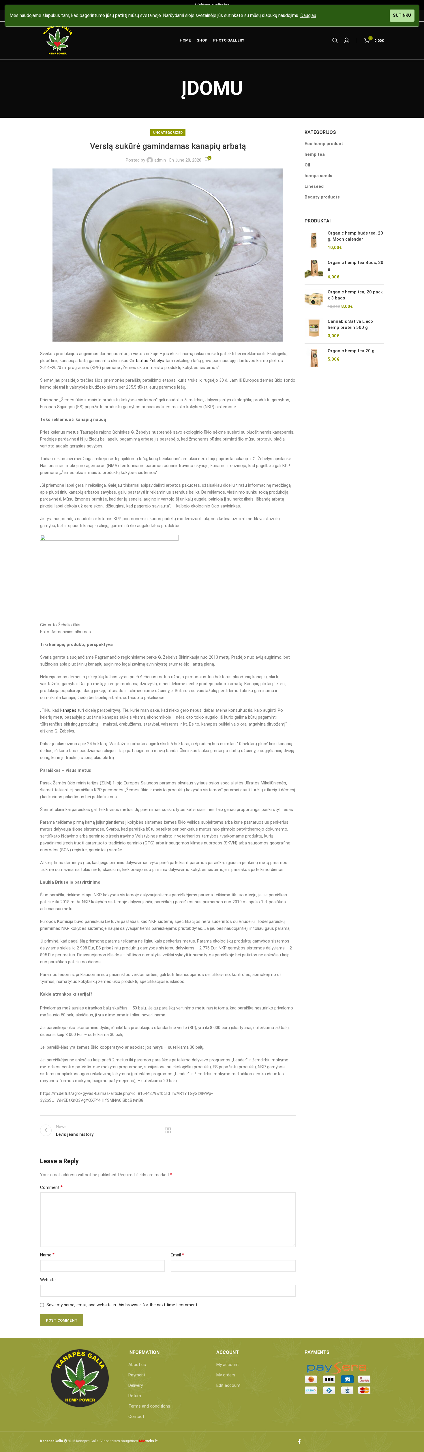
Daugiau (308, 15)
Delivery (135, 1385)
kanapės (68, 710)
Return (134, 1395)
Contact (136, 1416)
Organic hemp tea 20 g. (352, 350)
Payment (136, 1375)
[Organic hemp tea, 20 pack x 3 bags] (314, 299)
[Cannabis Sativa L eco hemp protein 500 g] (314, 328)
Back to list (167, 1130)
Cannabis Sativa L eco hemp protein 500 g (350, 324)
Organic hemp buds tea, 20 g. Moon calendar (355, 236)
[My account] (346, 40)
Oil (307, 165)
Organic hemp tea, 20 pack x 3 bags (355, 295)
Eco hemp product (324, 143)
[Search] (335, 40)
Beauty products (322, 197)
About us (137, 1364)
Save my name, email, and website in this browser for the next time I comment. (122, 1304)
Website (48, 1279)
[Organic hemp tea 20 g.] (314, 357)
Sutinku (402, 15)
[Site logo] (57, 40)
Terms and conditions (149, 1406)
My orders (225, 1375)
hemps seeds (318, 175)
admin (160, 160)
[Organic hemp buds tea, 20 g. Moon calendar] (314, 240)
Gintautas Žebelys (147, 360)
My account (227, 1364)
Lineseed (314, 186)
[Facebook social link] (299, 1441)
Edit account (228, 1385)
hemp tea (315, 154)
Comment (51, 1187)
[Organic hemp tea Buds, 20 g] (314, 270)
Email (177, 1255)
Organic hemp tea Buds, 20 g (355, 265)
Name (47, 1255)
